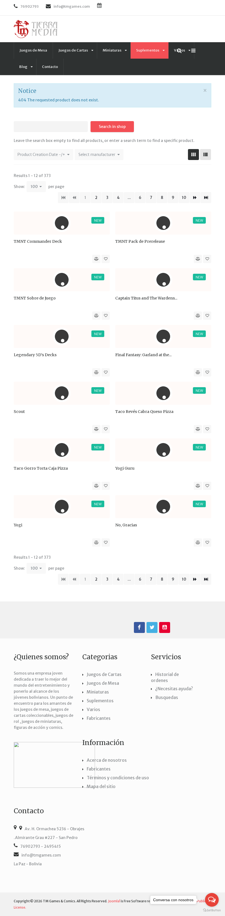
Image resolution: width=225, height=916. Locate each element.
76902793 (29, 6)
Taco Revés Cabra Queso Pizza (144, 411)
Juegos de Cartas (73, 50)
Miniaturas (112, 50)
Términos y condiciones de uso (118, 777)
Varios (93, 709)
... (129, 197)
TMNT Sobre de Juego (35, 298)
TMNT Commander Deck (38, 241)
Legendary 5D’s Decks (35, 354)
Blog (23, 66)
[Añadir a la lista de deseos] (106, 259)
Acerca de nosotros (107, 760)
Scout (19, 411)
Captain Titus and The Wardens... (146, 298)
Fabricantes (99, 718)
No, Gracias (126, 525)
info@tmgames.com (41, 855)
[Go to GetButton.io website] (212, 910)
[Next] (195, 197)
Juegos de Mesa (33, 50)
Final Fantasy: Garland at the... (143, 354)
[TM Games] (36, 29)
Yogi (18, 525)
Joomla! (114, 901)
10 (184, 197)
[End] (206, 197)
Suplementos (148, 50)
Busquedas (166, 697)
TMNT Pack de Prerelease (140, 241)
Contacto (50, 66)
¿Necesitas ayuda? (174, 688)
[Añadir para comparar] (96, 259)
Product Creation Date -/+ (41, 154)
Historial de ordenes (165, 677)
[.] (139, 627)
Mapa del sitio (101, 786)
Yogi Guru (124, 468)
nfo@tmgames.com (72, 6)
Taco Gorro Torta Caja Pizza (41, 468)
